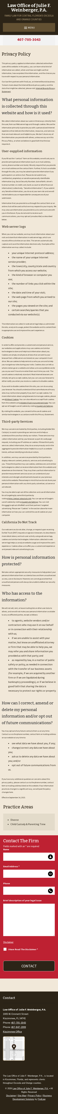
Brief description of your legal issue (22, 900)
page (7, 505)
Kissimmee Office (12, 1031)
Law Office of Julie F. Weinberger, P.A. (30, 1088)
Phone (6, 883)
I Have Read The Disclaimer (23, 949)
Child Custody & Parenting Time (27, 824)
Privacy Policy (34, 1095)
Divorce (14, 819)
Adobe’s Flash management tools (34, 403)
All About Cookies (12, 399)
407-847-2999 (18, 1027)
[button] (29, 27)
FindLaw (41, 1099)
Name (6, 849)
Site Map (22, 1095)
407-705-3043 (29, 39)
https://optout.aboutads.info (19, 498)
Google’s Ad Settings (45, 406)
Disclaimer (8, 942)
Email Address (11, 866)
